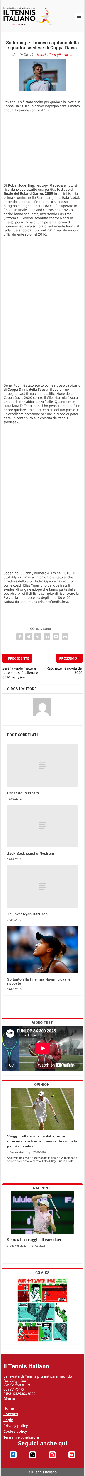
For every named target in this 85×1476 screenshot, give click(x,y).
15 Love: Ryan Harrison (27, 914)
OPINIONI (42, 1084)
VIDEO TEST (42, 1023)
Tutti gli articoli (60, 54)
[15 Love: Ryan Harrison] (42, 886)
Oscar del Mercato (23, 793)
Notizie (42, 54)
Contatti (10, 1413)
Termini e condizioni (21, 1437)
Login (8, 1419)
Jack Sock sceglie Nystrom (30, 853)
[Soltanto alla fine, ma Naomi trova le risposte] (42, 949)
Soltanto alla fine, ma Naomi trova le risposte (39, 981)
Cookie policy (15, 1431)
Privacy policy (15, 1425)
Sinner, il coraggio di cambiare (34, 1239)
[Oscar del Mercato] (42, 765)
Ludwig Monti (18, 1245)
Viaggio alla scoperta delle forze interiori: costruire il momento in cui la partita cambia (42, 1141)
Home (8, 1408)
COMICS (42, 1273)
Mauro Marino (18, 1152)
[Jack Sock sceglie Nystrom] (42, 826)
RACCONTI (42, 1188)
